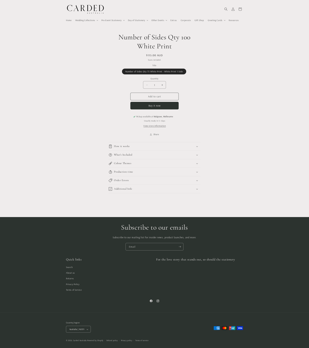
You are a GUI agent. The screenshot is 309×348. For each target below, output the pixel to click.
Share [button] (156, 134)
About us (70, 272)
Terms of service (141, 340)
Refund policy (112, 340)
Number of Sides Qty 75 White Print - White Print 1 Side (154, 71)
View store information (154, 125)
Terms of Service (74, 289)
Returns (70, 278)
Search (69, 267)
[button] (86, 20)
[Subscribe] (179, 246)
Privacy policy (126, 340)
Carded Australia (80, 340)
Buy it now (155, 105)
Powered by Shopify (95, 340)
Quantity (154, 78)
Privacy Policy (72, 284)
